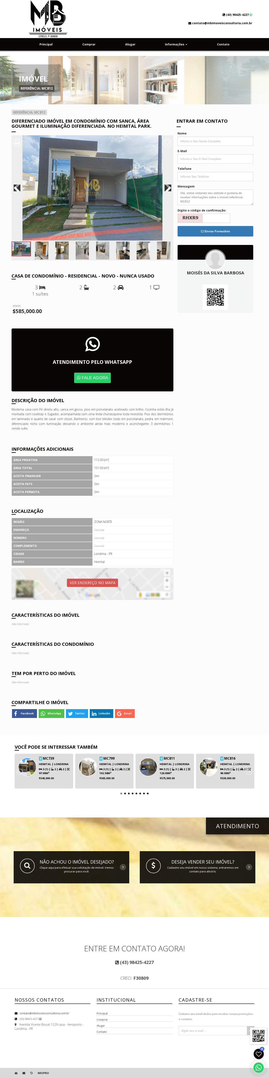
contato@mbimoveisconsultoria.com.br (44, 1013)
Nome (182, 133)
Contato (223, 44)
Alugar (130, 44)
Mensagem (186, 186)
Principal (46, 44)
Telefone (184, 169)
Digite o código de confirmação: (202, 210)
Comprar (88, 44)
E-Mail (182, 151)
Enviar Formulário (217, 231)
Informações (175, 44)
